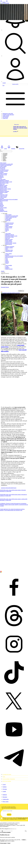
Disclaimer (5, 797)
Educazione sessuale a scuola (6, 181)
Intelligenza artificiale (4, 180)
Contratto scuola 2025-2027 (8, 114)
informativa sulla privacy (23, 817)
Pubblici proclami (3, 211)
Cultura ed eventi (3, 195)
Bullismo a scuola (3, 185)
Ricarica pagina (3, 843)
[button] (15, 43)
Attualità (2, 172)
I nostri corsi (5, 118)
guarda (15, 131)
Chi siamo (5, 789)
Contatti (4, 791)
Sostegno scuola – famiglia (10, 243)
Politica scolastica (3, 173)
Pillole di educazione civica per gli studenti (9, 199)
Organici (14, 487)
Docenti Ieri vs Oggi (4, 182)
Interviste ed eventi (4, 200)
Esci (3, 85)
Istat (12, 487)
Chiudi (9, 843)
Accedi (4, 82)
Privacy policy (6, 801)
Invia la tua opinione (7, 781)
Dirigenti (2, 177)
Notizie (1, 204)
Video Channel (3, 162)
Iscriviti (9, 814)
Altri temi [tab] (5, 157)
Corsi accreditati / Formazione (9, 779)
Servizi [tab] (4, 160)
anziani (2, 487)
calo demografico (7, 487)
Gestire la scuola (3, 174)
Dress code (2, 184)
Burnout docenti (3, 190)
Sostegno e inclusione (4, 191)
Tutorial (1, 206)
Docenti (1, 175)
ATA (1, 178)
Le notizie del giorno (4, 169)
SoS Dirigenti (5, 117)
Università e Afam (3, 194)
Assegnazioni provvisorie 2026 (6, 164)
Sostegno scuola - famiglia (5, 188)
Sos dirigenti (2, 167)
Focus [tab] (4, 156)
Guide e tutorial (6, 115)
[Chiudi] (0, 150)
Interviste (2, 205)
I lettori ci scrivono (4, 171)
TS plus (1, 208)
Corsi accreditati (3, 207)
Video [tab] (4, 159)
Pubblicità (2, 210)
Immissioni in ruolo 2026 (8, 113)
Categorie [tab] (5, 155)
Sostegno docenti (3, 187)
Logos (1, 203)
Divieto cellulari (3, 186)
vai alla (5, 832)
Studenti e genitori (3, 192)
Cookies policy (6, 799)
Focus (1, 201)
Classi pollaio (3, 179)
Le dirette (2, 198)
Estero (1, 193)
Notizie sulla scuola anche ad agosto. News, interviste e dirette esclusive (20, 128)
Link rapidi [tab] (5, 153)
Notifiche (4, 786)
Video (4, 776)
